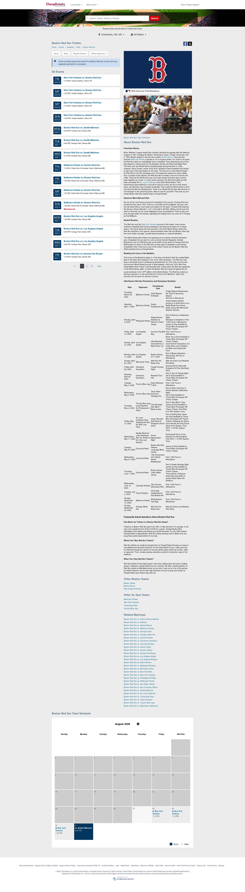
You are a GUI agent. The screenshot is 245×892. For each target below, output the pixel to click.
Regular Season (79, 53)
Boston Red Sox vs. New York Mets (138, 671)
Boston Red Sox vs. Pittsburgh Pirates (139, 681)
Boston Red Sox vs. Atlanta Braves (138, 625)
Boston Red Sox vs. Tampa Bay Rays (139, 696)
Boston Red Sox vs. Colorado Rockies (139, 644)
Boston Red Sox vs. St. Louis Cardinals (139, 693)
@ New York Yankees (157, 812)
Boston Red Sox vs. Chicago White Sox (139, 634)
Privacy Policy (212, 865)
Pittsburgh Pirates (137, 159)
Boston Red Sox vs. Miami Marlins (137, 662)
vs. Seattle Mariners (83, 828)
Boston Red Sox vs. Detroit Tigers (137, 647)
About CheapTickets (26, 865)
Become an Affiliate (147, 865)
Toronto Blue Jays (131, 608)
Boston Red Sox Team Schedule (137, 137)
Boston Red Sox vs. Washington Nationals (141, 706)
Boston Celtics (129, 583)
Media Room (125, 865)
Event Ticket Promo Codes (186, 865)
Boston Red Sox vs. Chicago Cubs (137, 631)
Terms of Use (201, 865)
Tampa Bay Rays (131, 605)
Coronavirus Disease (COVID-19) (88, 865)
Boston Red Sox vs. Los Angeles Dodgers (140, 659)
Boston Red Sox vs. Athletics (135, 622)
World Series (167, 157)
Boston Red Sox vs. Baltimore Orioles (139, 628)
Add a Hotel (159, 865)
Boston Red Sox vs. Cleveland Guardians (140, 640)
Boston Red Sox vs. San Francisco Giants (140, 687)
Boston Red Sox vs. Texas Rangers (138, 699)
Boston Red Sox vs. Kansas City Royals (140, 653)
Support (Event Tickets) (67, 865)
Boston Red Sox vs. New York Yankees (139, 675)
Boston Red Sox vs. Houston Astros (138, 650)
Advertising (135, 865)
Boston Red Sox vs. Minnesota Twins (139, 668)
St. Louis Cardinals (147, 182)
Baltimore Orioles (131, 599)
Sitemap (221, 865)
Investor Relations (108, 865)
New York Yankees (149, 224)
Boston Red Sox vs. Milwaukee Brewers (140, 665)
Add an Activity (170, 865)
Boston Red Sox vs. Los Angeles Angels (140, 656)
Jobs (117, 865)
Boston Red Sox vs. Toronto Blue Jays (139, 702)
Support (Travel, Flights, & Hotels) (46, 865)
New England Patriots (132, 589)
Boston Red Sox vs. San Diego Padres (139, 684)
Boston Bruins (129, 586)
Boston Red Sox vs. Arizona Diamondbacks (141, 619)
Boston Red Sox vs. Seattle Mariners (138, 690)
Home (56, 53)
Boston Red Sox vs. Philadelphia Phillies (140, 678)
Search (154, 18)
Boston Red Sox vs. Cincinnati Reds (138, 637)
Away (66, 53)
